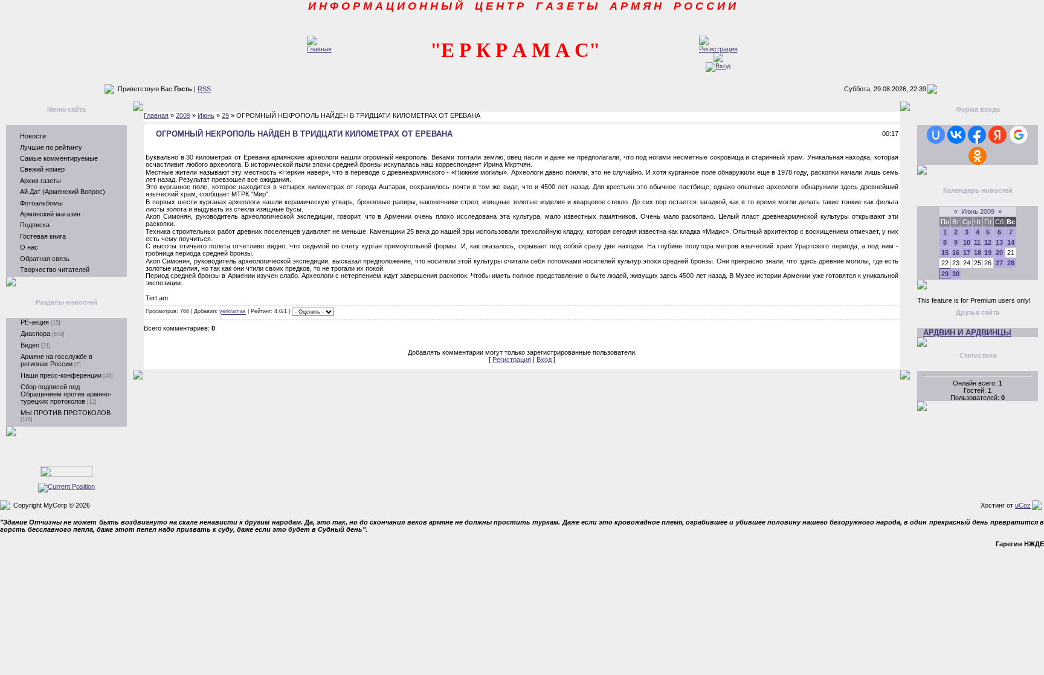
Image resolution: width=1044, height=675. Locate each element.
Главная (156, 115)
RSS (204, 88)
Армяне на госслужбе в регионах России (56, 360)
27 (999, 262)
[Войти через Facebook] (977, 135)
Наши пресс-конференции (61, 375)
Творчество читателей (54, 269)
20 (999, 252)
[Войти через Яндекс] (997, 135)
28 (1010, 262)
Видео (30, 345)
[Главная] (319, 49)
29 (225, 115)
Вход (544, 359)
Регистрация (511, 359)
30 (955, 273)
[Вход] (718, 65)
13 (999, 242)
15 (945, 252)
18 (977, 252)
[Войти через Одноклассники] (977, 156)
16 (955, 252)
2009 (183, 115)
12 (987, 242)
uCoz (1023, 505)
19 (987, 252)
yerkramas (232, 312)
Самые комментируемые (59, 158)
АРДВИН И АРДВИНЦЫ (967, 332)
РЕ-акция (35, 322)
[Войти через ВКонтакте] (956, 135)
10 (966, 242)
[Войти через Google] (1018, 134)
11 (977, 242)
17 (966, 252)
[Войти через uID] (936, 135)
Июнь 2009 (977, 211)
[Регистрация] (718, 49)
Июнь (206, 115)
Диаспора (35, 333)
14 (1010, 242)
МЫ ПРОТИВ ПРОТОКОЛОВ (66, 412)
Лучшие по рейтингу (51, 147)
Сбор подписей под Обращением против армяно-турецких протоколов (66, 394)
